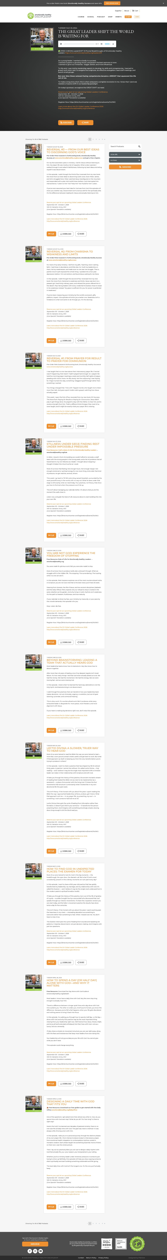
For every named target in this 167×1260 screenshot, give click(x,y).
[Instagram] (35, 1251)
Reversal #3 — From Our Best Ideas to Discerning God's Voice (73, 151)
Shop (110, 17)
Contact (81, 1258)
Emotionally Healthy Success (79, 3)
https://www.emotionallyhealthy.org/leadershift (83, 53)
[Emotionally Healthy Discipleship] (39, 16)
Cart (136, 11)
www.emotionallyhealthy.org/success (60, 367)
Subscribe (67, 122)
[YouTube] (40, 1251)
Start (128, 17)
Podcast (101, 17)
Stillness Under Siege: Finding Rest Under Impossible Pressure (73, 445)
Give (137, 17)
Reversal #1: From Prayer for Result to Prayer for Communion (74, 360)
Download (67, 234)
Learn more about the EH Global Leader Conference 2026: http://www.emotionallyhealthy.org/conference (81, 107)
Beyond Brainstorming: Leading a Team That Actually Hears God (72, 661)
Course (81, 17)
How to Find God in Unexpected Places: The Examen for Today (70, 870)
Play (52, 234)
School (90, 17)
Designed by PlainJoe (137, 1258)
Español (118, 11)
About (126, 11)
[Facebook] (30, 1251)
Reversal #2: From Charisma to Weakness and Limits (70, 253)
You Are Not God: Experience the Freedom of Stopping (71, 554)
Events (119, 17)
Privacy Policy (103, 1258)
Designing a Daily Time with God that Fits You (70, 1103)
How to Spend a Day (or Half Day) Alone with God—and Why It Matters (72, 983)
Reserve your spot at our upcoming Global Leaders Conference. (83, 92)
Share (86, 122)
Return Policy (91, 1258)
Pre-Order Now (112, 3)
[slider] (79, 44)
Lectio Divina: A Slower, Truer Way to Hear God (72, 749)
